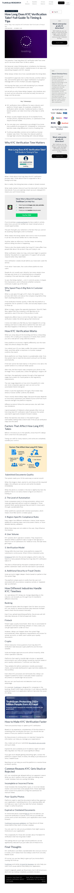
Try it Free (61, 2)
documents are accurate (37, 743)
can (10, 864)
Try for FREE (26, 215)
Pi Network (8, 557)
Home (6, 24)
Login (67, 2)
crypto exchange (22, 222)
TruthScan (17, 687)
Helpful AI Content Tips (11, 11)
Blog (10, 24)
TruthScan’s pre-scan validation (15, 823)
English (55, 12)
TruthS (7, 864)
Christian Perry (8, 28)
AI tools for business (27, 864)
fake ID (27, 814)
